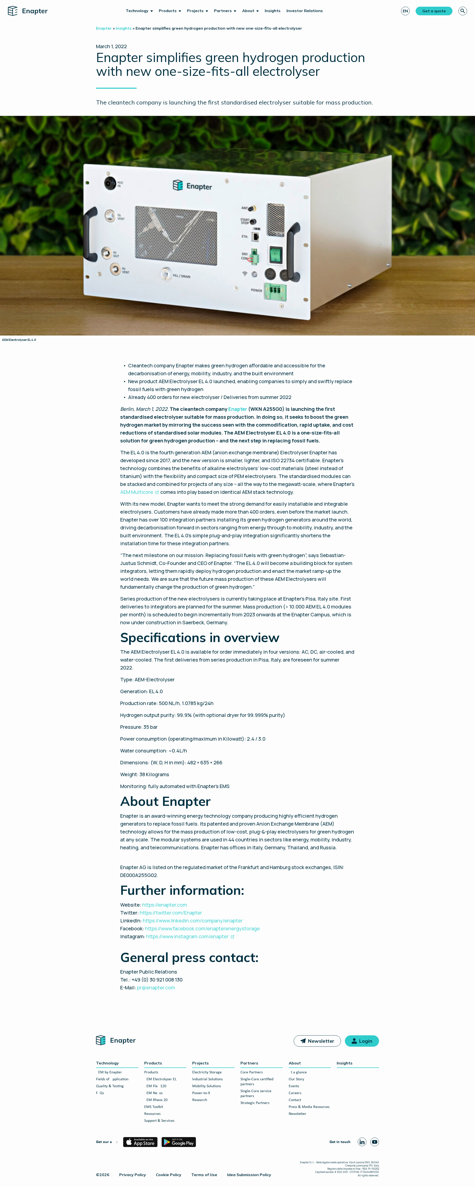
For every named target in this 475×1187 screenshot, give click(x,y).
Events (294, 1086)
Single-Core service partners (255, 1093)
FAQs (100, 1093)
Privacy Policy (132, 1174)
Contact (295, 1100)
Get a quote (434, 10)
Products (168, 10)
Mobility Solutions (206, 1086)
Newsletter (321, 1041)
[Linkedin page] (362, 1142)
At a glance (298, 1072)
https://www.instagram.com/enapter (187, 936)
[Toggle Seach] (462, 11)
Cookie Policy (168, 1174)
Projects (195, 10)
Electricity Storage (207, 1072)
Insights (273, 10)
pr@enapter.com (156, 987)
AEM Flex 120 (155, 1086)
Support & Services (159, 1121)
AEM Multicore (136, 492)
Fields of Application (112, 1079)
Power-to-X (201, 1093)
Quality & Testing (110, 1086)
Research (199, 1100)
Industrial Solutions (207, 1079)
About (248, 10)
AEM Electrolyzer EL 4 (162, 1079)
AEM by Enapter (109, 1072)
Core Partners (251, 1072)
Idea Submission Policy (249, 1174)
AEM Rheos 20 (155, 1100)
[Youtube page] (374, 1142)
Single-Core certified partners (256, 1081)
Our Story (296, 1079)
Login (365, 1041)
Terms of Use (204, 1174)
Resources (152, 1114)
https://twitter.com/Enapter (171, 912)
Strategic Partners (254, 1103)
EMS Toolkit (153, 1107)
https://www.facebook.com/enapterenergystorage (203, 928)
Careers (295, 1093)
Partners (223, 10)
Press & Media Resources (309, 1107)
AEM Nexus (153, 1093)
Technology (137, 10)
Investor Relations (304, 10)
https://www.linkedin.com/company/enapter (193, 920)
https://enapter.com (164, 904)
